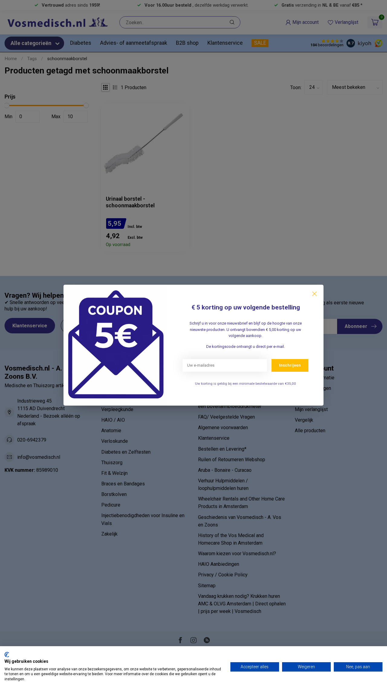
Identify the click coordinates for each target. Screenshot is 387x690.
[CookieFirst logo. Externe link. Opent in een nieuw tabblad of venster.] (7, 654)
